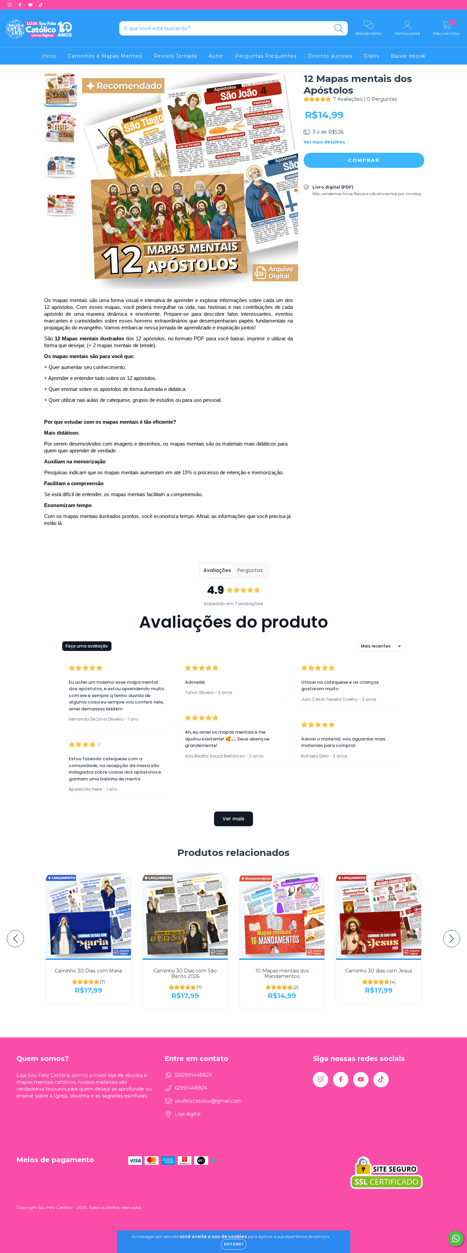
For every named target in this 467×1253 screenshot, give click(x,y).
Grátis (371, 56)
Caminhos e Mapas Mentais (105, 56)
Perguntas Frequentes (265, 56)
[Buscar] (339, 29)
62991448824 (191, 1088)
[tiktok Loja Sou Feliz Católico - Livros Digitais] (40, 5)
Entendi (233, 1244)
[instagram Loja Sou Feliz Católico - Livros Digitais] (10, 5)
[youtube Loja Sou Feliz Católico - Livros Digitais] (31, 5)
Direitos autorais (330, 56)
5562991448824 (193, 1075)
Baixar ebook (408, 56)
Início (49, 56)
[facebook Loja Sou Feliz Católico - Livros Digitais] (20, 5)
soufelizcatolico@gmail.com (208, 1101)
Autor (216, 56)
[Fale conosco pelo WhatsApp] (456, 1238)
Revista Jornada (175, 56)
